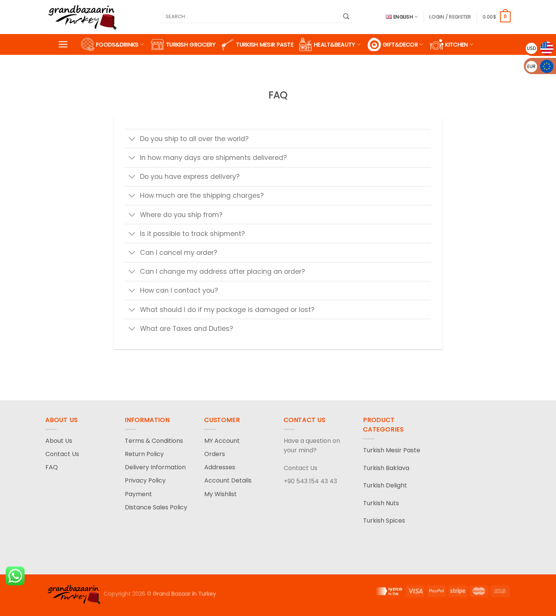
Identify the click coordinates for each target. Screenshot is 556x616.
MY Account (222, 440)
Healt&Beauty (335, 44)
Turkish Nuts (381, 503)
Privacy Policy (145, 480)
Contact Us (62, 454)
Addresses (219, 467)
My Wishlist (220, 494)
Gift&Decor (400, 44)
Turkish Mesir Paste (265, 44)
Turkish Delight (385, 485)
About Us (58, 440)
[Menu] (63, 44)
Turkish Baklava (386, 468)
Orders (214, 454)
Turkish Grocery (191, 44)
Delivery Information (155, 467)
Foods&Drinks (117, 44)
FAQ (51, 467)
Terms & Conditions (154, 440)
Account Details (228, 480)
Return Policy (144, 454)
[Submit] (346, 17)
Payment (138, 494)
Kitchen (456, 44)
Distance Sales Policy (156, 507)
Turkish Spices (384, 520)
